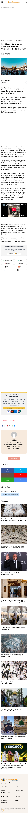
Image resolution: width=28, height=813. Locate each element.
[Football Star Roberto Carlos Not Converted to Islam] (14, 561)
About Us (4, 787)
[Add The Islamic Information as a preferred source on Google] (10, 254)
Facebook (21, 263)
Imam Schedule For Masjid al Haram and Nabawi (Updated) (13, 737)
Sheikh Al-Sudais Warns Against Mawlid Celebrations (13, 628)
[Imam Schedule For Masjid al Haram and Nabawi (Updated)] (14, 724)
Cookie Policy (5, 796)
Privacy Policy (19, 790)
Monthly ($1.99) (20, 408)
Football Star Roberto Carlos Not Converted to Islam (11, 573)
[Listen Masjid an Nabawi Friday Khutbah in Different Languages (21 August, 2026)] (14, 510)
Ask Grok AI (21, 270)
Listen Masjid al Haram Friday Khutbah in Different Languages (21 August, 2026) (13, 547)
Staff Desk (7, 53)
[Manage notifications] (3, 810)
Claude (21, 266)
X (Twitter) (8, 266)
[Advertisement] (14, 25)
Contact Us (18, 787)
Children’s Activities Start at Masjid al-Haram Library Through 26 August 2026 (13, 601)
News (7, 6)
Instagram (8, 263)
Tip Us (17, 800)
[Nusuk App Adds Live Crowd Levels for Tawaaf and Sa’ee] (14, 670)
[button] (2, 2)
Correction (18, 796)
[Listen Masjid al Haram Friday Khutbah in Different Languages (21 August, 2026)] (14, 534)
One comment (19, 40)
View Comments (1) (14, 458)
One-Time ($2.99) (8, 408)
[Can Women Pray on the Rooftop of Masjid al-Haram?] (14, 643)
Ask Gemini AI (8, 270)
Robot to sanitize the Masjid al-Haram (12, 190)
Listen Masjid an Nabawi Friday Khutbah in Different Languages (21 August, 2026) (13, 519)
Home (2, 6)
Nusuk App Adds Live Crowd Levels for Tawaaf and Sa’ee (13, 683)
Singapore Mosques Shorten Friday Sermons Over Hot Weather (11, 710)
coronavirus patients (7, 101)
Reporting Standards (4, 801)
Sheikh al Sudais (12, 188)
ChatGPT (21, 260)
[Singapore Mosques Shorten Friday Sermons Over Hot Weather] (14, 697)
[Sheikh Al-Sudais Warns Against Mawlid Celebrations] (14, 615)
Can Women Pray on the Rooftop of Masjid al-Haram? (12, 655)
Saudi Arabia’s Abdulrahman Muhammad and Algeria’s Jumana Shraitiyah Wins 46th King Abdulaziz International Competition (13, 766)
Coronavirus (4, 420)
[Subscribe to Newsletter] (17, 254)
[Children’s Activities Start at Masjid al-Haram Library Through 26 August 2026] (14, 588)
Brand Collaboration (5, 791)
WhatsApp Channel (8, 260)
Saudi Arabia (12, 420)
